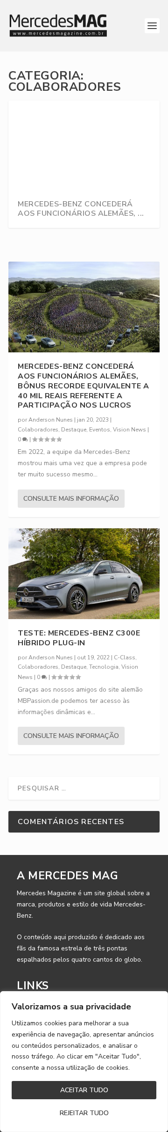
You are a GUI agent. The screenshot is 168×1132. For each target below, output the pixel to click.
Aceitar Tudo (84, 1090)
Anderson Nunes (50, 420)
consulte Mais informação (71, 498)
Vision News (129, 429)
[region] (84, 1061)
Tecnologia (104, 667)
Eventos (99, 429)
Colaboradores (38, 429)
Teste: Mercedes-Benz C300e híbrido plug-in (79, 638)
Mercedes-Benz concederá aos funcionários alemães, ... (81, 209)
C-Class (124, 657)
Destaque (73, 429)
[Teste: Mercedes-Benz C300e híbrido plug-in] (84, 573)
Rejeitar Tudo (84, 1113)
